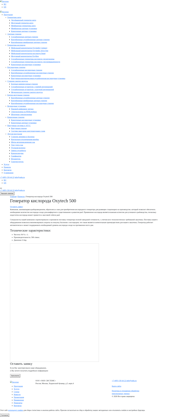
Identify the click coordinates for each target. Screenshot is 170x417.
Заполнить (15, 376)
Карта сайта (116, 386)
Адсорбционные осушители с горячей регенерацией (32, 87)
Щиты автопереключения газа (23, 142)
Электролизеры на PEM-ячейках (24, 112)
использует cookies (15, 410)
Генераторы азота (14, 17)
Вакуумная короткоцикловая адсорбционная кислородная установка (38, 78)
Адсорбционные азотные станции (24, 37)
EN (5, 7)
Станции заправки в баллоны (22, 137)
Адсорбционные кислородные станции (26, 70)
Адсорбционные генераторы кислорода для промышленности (35, 62)
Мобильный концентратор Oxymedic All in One (29, 51)
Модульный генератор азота (22, 23)
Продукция (8, 15)
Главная (13, 197)
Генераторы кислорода (16, 45)
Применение (19, 400)
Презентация (19, 397)
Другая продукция (14, 134)
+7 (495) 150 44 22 (7, 177)
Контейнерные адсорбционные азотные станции (30, 40)
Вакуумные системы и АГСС (19, 126)
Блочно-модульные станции (18, 95)
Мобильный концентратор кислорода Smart (28, 53)
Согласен (4, 415)
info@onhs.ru (20, 177)
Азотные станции (14, 34)
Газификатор (16, 156)
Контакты (7, 170)
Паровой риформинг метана (22, 109)
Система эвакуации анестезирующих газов (28, 131)
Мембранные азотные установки (24, 28)
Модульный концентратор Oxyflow (25, 56)
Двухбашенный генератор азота (23, 20)
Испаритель (15, 159)
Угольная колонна (18, 148)
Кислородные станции (16, 67)
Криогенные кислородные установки (26, 65)
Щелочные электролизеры (21, 114)
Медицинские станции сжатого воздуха (27, 92)
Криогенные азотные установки (24, 31)
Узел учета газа (17, 145)
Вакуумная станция (19, 128)
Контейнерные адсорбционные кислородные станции (32, 73)
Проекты (7, 167)
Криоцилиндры (17, 153)
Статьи (16, 392)
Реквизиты (18, 403)
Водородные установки (16, 106)
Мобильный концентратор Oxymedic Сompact (29, 48)
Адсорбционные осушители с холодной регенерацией (32, 89)
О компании (8, 173)
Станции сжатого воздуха (17, 81)
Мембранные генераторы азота (23, 26)
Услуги (6, 164)
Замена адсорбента (18, 151)
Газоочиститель (17, 162)
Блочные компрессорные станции (24, 84)
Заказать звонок (7, 193)
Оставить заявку (16, 207)
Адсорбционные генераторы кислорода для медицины (32, 59)
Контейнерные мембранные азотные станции (29, 42)
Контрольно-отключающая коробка (25, 139)
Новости (17, 395)
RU (5, 4)
